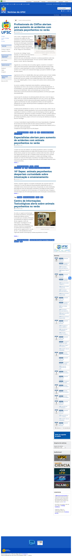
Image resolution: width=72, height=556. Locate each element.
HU (35, 132)
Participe (43, 1)
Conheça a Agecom (5, 49)
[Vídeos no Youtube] (66, 11)
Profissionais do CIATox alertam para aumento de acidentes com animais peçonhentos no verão (32, 27)
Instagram (3, 72)
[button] (58, 428)
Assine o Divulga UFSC (5, 39)
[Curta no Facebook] (61, 11)
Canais (66, 1)
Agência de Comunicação (61, 495)
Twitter (2, 70)
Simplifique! (28, 1)
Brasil (4, 1)
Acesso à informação (52, 1)
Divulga (3, 36)
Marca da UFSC (4, 81)
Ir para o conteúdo (4, 4)
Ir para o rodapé (26, 4)
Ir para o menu (12, 4)
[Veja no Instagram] (68, 11)
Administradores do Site (66, 15)
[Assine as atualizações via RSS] (70, 11)
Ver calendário (66, 428)
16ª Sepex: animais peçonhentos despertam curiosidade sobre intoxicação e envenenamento (33, 174)
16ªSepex (19, 197)
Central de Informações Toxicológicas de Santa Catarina (34, 240)
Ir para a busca (19, 4)
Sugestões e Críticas (5, 51)
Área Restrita (56, 15)
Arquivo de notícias (58, 446)
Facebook (3, 68)
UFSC (38, 132)
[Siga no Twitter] (63, 11)
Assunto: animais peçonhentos (25, 20)
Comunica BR (36, 1)
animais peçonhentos (23, 132)
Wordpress (25, 554)
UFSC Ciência (4, 60)
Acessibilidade (49, 4)
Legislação (60, 1)
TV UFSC (3, 41)
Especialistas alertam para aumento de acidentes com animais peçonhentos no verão (35, 140)
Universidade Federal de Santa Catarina (39, 168)
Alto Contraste (56, 4)
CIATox (31, 132)
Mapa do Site (63, 4)
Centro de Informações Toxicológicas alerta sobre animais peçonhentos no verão (34, 203)
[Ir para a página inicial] (15, 20)
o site (64, 501)
